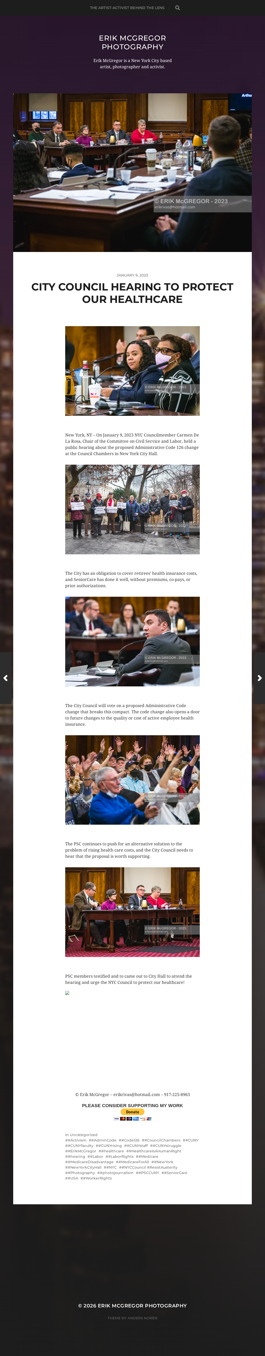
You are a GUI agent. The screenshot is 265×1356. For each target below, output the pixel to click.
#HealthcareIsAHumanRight (155, 1151)
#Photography (81, 1172)
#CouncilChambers (162, 1140)
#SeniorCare (175, 1172)
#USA (73, 1178)
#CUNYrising (110, 1145)
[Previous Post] (6, 678)
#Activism (77, 1140)
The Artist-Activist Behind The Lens (127, 7)
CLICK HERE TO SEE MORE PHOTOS (97, 422)
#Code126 (130, 1140)
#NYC (111, 1167)
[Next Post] (259, 678)
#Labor (96, 1156)
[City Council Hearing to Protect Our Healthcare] (132, 1041)
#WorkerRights (97, 1178)
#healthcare (112, 1151)
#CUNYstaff (137, 1145)
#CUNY (191, 1140)
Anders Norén (142, 1318)
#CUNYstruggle (167, 1145)
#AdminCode (103, 1140)
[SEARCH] (177, 7)
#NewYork (163, 1162)
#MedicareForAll (134, 1162)
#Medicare (148, 1156)
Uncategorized (84, 1134)
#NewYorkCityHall (84, 1167)
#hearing (76, 1156)
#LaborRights (121, 1156)
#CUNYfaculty (80, 1145)
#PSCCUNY (148, 1172)
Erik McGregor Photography (132, 42)
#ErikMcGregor (82, 1151)
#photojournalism (117, 1172)
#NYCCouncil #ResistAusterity (150, 1167)
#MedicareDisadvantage (91, 1162)
